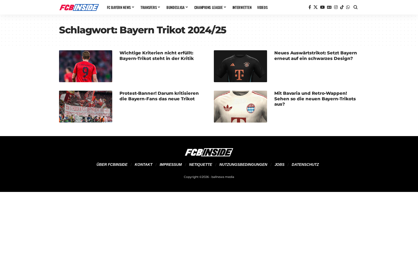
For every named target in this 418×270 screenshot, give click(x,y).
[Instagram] (336, 7)
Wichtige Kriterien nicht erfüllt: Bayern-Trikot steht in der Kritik (156, 55)
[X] (315, 7)
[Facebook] (309, 7)
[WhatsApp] (348, 7)
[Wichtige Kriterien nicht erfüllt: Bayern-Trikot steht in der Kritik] (85, 66)
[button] (355, 7)
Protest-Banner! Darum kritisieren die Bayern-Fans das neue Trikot (159, 96)
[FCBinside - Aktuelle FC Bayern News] (79, 7)
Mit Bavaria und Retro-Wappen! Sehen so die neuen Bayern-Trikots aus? (315, 99)
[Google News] (329, 7)
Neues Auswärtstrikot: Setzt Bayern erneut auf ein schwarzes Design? (315, 55)
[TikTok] (342, 7)
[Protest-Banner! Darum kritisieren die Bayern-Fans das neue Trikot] (85, 107)
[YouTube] (322, 7)
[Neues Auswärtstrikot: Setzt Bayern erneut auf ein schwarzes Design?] (240, 66)
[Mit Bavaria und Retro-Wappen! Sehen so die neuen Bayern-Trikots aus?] (240, 107)
